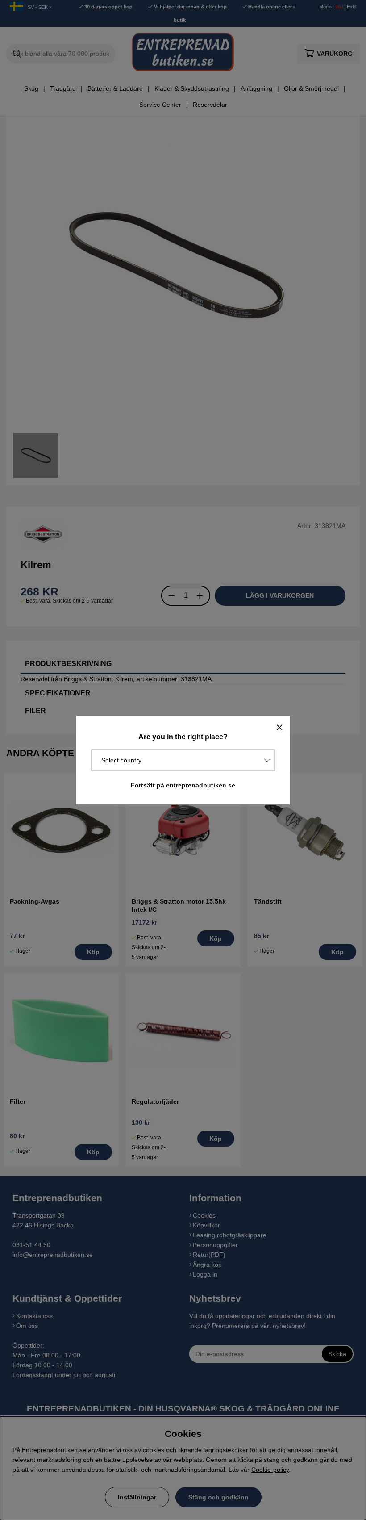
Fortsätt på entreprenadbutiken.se (183, 785)
